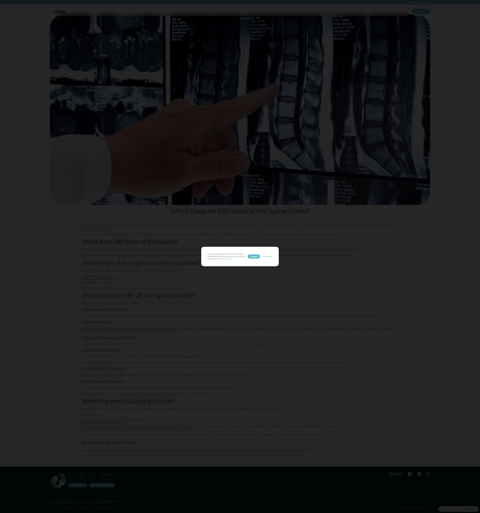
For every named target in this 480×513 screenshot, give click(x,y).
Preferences (267, 256)
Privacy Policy (225, 259)
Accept (254, 256)
